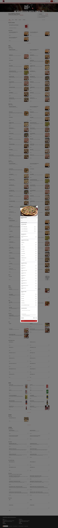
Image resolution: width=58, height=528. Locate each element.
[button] (29, 211)
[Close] (36, 206)
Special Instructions (24, 308)
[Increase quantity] (36, 317)
